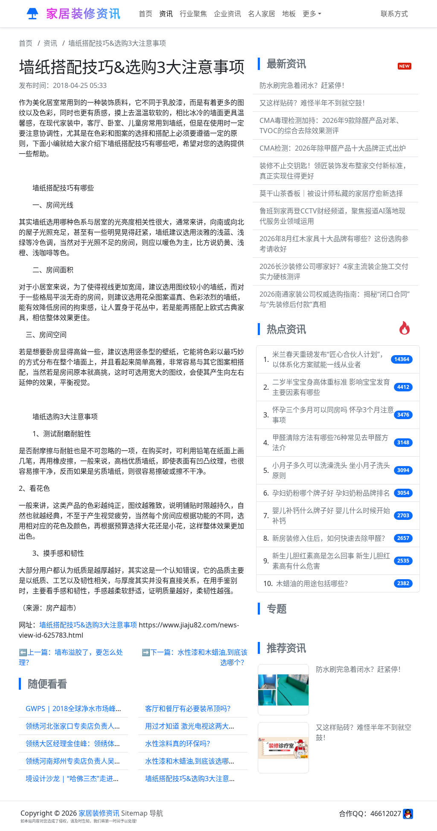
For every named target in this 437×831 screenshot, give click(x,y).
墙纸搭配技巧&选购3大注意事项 (117, 43)
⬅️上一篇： (37, 652)
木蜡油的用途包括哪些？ (313, 583)
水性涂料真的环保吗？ (179, 743)
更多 (309, 13)
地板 (289, 13)
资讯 (166, 13)
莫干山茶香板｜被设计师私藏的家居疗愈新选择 (331, 193)
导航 (156, 813)
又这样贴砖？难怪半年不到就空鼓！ (314, 103)
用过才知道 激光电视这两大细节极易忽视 (207, 726)
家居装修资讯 (99, 813)
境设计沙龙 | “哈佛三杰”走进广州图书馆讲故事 (97, 778)
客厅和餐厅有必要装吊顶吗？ (189, 708)
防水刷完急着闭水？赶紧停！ (303, 85)
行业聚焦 (193, 13)
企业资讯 (227, 13)
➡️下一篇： (160, 652)
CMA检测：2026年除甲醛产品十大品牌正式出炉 (332, 148)
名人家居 (261, 13)
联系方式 (394, 13)
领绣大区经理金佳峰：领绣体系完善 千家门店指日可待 (108, 743)
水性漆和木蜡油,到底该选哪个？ (193, 761)
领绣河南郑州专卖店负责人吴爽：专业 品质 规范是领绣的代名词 (123, 761)
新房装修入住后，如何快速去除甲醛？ (330, 538)
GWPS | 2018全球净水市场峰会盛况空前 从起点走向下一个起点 (123, 708)
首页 (145, 13)
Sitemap (134, 813)
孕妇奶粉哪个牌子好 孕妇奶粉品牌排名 (331, 493)
